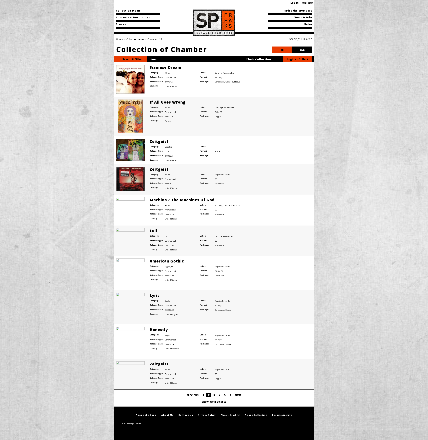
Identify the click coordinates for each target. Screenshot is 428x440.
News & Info (303, 17)
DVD (217, 112)
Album (168, 73)
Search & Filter (132, 59)
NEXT (238, 395)
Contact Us (185, 414)
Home (119, 39)
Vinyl (221, 77)
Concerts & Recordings (133, 17)
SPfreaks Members (298, 10)
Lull (153, 230)
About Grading (230, 414)
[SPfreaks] (214, 22)
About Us (167, 414)
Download (219, 275)
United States (171, 86)
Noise (308, 24)
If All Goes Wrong (168, 102)
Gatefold (229, 81)
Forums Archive (282, 414)
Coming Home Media (224, 107)
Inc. (232, 73)
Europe (168, 121)
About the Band (146, 414)
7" (216, 305)
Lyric (155, 295)
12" (216, 77)
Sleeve (237, 81)
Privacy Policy (207, 414)
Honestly (159, 329)
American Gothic (167, 260)
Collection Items (128, 10)
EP (166, 236)
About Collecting (256, 414)
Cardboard (219, 81)
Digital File (219, 271)
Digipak (218, 116)
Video (167, 107)
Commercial (170, 77)
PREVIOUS (192, 395)
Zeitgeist (159, 141)
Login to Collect (297, 59)
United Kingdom (172, 314)
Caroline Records (222, 73)
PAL (221, 112)
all (282, 49)
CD (216, 179)
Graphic (168, 147)
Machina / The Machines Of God (182, 199)
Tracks (121, 24)
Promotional (170, 179)
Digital (167, 266)
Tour (167, 151)
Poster (218, 151)
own (302, 49)
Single (167, 301)
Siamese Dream (165, 67)
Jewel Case (219, 183)
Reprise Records (222, 174)
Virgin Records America (229, 205)
